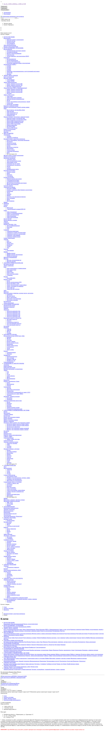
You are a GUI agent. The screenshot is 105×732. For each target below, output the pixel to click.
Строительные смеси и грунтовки (13, 482)
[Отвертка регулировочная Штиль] (10, 683)
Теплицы (9, 601)
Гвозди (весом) (7, 218)
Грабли (8, 589)
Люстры (9, 388)
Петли (8, 100)
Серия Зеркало (10, 79)
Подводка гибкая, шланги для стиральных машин (17, 422)
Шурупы (6, 258)
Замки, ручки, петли (9, 94)
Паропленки (7, 512)
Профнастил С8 (11, 360)
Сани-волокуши (11, 582)
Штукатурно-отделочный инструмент (17, 183)
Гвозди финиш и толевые (10, 220)
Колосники (10, 575)
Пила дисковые (11, 198)
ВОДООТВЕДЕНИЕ (9, 37)
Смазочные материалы (13, 151)
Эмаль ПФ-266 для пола (13, 289)
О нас (5, 607)
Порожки (6, 327)
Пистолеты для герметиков (14, 298)
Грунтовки (9, 484)
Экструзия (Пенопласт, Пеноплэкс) (13, 516)
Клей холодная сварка (12, 274)
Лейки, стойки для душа (13, 439)
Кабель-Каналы (8, 366)
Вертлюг (9, 242)
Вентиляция (7, 413)
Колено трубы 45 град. (13, 342)
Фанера (9, 505)
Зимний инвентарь (9, 579)
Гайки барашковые (12, 212)
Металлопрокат (8, 468)
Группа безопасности (12, 60)
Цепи (8, 152)
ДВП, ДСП (10, 502)
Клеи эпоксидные (11, 269)
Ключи (8, 145)
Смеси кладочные (11, 488)
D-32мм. (9, 68)
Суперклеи (10, 275)
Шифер (6, 498)
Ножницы (9, 174)
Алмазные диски (11, 159)
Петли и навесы (11, 545)
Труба (8, 348)
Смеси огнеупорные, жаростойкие (16, 490)
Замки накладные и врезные (14, 97)
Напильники (10, 148)
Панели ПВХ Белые (12, 128)
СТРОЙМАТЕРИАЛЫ (10, 465)
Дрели (8, 192)
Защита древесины (9, 265)
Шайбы (6, 251)
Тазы (8, 533)
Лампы (5, 370)
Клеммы (9, 404)
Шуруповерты (10, 201)
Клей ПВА (9, 271)
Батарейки (9, 398)
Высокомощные (11, 378)
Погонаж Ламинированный (14, 86)
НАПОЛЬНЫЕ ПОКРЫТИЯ (11, 304)
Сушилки (9, 561)
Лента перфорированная (13, 225)
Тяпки (8, 596)
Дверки (9, 572)
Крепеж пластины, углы (10, 224)
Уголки (9, 473)
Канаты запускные (12, 144)
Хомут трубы (10, 349)
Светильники (7, 387)
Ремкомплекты (7, 433)
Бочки (8, 280)
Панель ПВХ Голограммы (13, 123)
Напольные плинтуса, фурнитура (12, 318)
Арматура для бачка (12, 443)
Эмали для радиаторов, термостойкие (17, 285)
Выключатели (10, 384)
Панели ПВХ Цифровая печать (15, 122)
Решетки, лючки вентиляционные (13, 435)
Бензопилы (10, 141)
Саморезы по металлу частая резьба (16, 234)
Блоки (8, 382)
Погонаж (9, 93)
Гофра (8, 444)
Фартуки (6, 132)
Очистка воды (10, 54)
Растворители (7, 301)
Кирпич (6, 568)
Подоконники (7, 130)
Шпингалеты (10, 549)
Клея (5, 267)
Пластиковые (10, 250)
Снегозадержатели (8, 362)
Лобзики (9, 194)
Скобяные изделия (8, 539)
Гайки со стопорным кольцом (14, 213)
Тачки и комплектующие (13, 595)
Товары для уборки (9, 550)
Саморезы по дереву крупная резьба (16, 232)
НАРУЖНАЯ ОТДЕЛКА (10, 334)
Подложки (6, 326)
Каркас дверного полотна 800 (14, 92)
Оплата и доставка (8, 608)
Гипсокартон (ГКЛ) (12, 476)
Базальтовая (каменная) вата (11, 508)
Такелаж (6, 239)
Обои (5, 108)
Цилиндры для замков (12, 104)
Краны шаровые (8, 418)
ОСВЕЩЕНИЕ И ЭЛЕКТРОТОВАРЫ (14, 363)
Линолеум (6, 309)
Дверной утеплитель (9, 509)
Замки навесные (8, 534)
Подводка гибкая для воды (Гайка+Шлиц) (18, 425)
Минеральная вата (8, 510)
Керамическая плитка (9, 305)
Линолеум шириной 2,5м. (13, 312)
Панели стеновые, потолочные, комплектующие (16, 116)
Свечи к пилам (11, 150)
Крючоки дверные (11, 544)
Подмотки (6, 431)
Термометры (10, 563)
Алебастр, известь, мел (13, 483)
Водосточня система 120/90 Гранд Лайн (14, 336)
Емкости (6, 527)
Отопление (7, 57)
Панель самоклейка (12, 125)
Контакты (6, 609)
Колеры (6, 276)
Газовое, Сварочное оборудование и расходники (19, 190)
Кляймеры (6, 223)
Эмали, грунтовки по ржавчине (15, 286)
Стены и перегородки (9, 475)
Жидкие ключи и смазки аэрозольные (13, 155)
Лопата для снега (11, 581)
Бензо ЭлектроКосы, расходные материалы (18, 140)
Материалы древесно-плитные (12, 501)
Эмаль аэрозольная (9, 302)
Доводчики (10, 96)
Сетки (8, 471)
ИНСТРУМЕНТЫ (8, 133)
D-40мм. (9, 70)
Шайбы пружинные (12, 256)
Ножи (8, 173)
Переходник (10, 458)
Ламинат (6, 308)
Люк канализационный (10, 45)
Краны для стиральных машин (12, 417)
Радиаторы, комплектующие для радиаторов (18, 63)
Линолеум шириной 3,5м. (13, 315)
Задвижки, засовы (11, 541)
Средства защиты (8, 185)
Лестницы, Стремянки (10, 535)
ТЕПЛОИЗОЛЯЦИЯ (9, 506)
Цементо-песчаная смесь (13, 494)
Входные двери (8, 78)
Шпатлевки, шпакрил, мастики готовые (14, 499)
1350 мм (9, 329)
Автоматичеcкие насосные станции (16, 50)
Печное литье (7, 571)
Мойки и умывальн (9, 421)
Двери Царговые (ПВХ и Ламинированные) (15, 88)
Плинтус (9, 320)
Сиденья (9, 446)
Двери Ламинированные (10, 82)
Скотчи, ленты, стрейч (13, 560)
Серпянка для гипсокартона (14, 479)
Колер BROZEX (11, 278)
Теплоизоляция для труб (10, 513)
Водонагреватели (11, 59)
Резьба (8, 460)
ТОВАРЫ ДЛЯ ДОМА (10, 517)
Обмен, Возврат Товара (10, 698)
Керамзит (9, 486)
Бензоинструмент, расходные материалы (14, 139)
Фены (8, 199)
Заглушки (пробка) (12, 451)
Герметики (9, 294)
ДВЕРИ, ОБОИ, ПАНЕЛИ (11, 75)
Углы (8, 228)
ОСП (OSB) (10, 504)
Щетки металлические (13, 184)
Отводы (9, 457)
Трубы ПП (9, 72)
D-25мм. (9, 67)
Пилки (8, 166)
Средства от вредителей (13, 526)
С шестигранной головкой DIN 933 (16, 209)
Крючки (9, 542)
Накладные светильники (13, 389)
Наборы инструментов (10, 156)
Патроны (9, 406)
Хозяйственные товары (10, 556)
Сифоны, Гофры (8, 436)
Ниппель (9, 455)
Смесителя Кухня (8, 440)
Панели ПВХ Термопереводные (15, 121)
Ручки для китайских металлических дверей (18, 101)
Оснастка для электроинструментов (16, 196)
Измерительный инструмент (14, 178)
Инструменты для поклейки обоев (16, 110)
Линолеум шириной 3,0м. (13, 313)
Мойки (8, 195)
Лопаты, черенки (11, 592)
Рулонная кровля (11, 352)
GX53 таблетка (11, 375)
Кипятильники (11, 520)
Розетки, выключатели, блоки (11, 381)
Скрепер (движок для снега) (14, 584)
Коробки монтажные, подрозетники (13, 369)
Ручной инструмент (9, 177)
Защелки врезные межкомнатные (15, 99)
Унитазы (9, 447)
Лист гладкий (10, 358)
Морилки (6, 291)
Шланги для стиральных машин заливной (18, 428)
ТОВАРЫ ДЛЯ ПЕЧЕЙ (10, 564)
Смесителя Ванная (8, 437)
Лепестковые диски (12, 162)
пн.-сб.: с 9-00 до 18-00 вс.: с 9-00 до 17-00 (15, 4)
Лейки (8, 590)
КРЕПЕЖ (6, 203)
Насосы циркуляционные (13, 61)
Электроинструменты (9, 187)
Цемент (9, 493)
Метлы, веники (11, 552)
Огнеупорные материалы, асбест (12, 570)
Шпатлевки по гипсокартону (14, 480)
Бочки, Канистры (11, 528)
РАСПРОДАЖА (11, 126)
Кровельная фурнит (12, 356)
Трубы (8, 472)
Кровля (6, 351)
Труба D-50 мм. (11, 42)
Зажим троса (10, 243)
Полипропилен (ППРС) (10, 64)
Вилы (8, 588)
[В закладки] (9, 689)
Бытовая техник (8, 519)
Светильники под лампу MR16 (15, 393)
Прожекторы (10, 391)
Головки (9, 136)
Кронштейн (10, 344)
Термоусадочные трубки (13, 407)
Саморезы (6, 229)
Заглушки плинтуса (12, 319)
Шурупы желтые (11, 261)
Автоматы (6, 364)
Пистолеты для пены (12, 300)
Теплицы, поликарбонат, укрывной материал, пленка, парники (20, 599)
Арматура (9, 469)
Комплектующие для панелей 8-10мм (16, 119)
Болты (5, 206)
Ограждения (7, 585)
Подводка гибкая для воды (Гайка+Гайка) (18, 424)
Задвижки (9, 574)
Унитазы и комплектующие (11, 442)
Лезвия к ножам (11, 172)
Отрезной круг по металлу (14, 165)
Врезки (9, 450)
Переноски (6, 380)
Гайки (5, 210)
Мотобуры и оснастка (12, 147)
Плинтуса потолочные (10, 129)
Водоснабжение (8, 49)
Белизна (9, 523)
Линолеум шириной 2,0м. (13, 311)
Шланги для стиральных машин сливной (17, 429)
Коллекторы (7, 415)
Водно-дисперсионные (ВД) (14, 282)
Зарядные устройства (12, 137)
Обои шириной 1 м (12, 114)
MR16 (8, 377)
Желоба (9, 338)
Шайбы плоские (11, 253)
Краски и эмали (8, 279)
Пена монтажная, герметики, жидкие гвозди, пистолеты (18, 293)
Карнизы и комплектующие (11, 105)
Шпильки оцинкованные (10, 257)
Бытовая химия (8, 522)
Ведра (8, 530)
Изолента (9, 403)
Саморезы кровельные (13, 231)
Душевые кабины (8, 414)
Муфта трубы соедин (12, 345)
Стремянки (10, 538)
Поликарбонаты (11, 600)
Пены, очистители (11, 297)
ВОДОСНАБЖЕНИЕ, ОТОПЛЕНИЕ (13, 48)
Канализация (7, 38)
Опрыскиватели (11, 593)
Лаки (5, 290)
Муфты (9, 454)
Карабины (9, 245)
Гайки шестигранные (12, 217)
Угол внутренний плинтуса (14, 323)
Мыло (8, 524)
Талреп (9, 246)
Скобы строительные (9, 238)
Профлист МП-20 (11, 359)
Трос (8, 247)
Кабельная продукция (9, 367)
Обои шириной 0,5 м (12, 112)
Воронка (9, 337)
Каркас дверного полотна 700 (14, 85)
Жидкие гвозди (11, 296)
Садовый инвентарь (9, 586)
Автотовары (7, 134)
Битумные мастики (9, 264)
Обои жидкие (10, 111)
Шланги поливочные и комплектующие (17, 597)
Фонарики (9, 399)
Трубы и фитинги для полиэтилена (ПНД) (18, 56)
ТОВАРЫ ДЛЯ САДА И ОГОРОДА (13, 578)
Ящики (5, 202)
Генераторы (10, 191)
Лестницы (9, 537)
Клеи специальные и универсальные (16, 268)
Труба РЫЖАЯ (11, 43)
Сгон (8, 461)
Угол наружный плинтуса (13, 325)
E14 (8, 371)
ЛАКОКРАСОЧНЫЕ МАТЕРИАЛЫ (13, 263)
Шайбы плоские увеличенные (15, 254)
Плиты (8, 577)
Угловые (9, 333)
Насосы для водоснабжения (14, 53)
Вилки (8, 402)
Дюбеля (6, 221)
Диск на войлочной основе (14, 161)
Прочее (6, 432)
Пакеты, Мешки (11, 559)
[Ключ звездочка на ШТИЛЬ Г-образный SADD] (14, 676)
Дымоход (6, 566)
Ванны (5, 411)
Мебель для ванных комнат (11, 420)
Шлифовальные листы (13, 169)
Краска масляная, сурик (13, 283)
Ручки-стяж (10, 103)
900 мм (8, 331)
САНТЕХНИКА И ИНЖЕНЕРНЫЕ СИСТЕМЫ (16, 410)
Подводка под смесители (13, 426)
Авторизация (7, 12)
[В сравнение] (10, 689)
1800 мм (9, 330)
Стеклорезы (10, 176)
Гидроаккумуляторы (12, 52)
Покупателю (4, 693)
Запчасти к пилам (11, 143)
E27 (8, 373)
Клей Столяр (10, 272)
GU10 (8, 374)
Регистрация (7, 14)
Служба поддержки (6, 702)
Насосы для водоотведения (11, 46)
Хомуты (6, 249)
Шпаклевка (10, 495)
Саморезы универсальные (13, 236)
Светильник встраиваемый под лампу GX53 (18, 392)
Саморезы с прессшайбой (13, 235)
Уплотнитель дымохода (13, 567)
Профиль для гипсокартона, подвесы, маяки (18, 477)
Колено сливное (11, 341)
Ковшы (9, 531)
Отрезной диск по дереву (13, 163)
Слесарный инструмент (13, 180)
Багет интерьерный (9, 77)
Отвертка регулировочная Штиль (9, 684)
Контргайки (10, 453)
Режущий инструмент (9, 170)
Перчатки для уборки (12, 553)
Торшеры (9, 395)
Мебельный (10, 207)
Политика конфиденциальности (12, 700)
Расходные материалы (9, 158)
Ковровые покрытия (9, 307)
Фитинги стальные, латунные (11, 449)
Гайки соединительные (13, 214)
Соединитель (10, 347)
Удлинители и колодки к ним (14, 409)
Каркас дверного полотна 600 (14, 83)
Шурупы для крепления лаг (14, 260)
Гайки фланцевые (11, 216)
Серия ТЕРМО (11, 81)
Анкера (6, 205)
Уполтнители (7, 515)
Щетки (8, 555)
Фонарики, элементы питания (12, 396)
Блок (8, 240)
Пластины (9, 227)
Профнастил (7, 355)
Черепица (9, 353)
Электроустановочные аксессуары (13, 400)
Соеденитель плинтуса (13, 322)
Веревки (9, 557)
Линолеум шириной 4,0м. (13, 316)
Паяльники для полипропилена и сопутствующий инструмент (23, 71)
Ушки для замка (11, 548)
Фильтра (9, 74)
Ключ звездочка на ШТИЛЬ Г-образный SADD (13, 677)
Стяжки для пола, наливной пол (15, 491)
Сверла (9, 167)
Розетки (9, 385)
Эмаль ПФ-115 (10, 287)
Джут (5, 466)
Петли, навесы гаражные (13, 546)
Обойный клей (11, 115)
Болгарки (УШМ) (11, 188)
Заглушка (9, 340)
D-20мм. (9, 66)
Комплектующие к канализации (15, 39)
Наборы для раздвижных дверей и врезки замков (16, 107)
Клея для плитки (11, 487)
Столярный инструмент (13, 181)
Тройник (9, 462)
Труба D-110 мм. (11, 41)
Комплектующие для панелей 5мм (16, 118)
